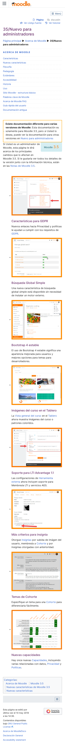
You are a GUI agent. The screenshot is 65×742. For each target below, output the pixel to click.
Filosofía (7, 67)
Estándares (9, 75)
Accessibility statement (14, 740)
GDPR (14, 233)
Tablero (52, 415)
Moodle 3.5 (37, 683)
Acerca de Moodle (35, 40)
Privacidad (53, 663)
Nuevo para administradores (37, 138)
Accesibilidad (9, 80)
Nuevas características (14, 62)
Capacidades (39, 660)
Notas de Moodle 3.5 (22, 165)
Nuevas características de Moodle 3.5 (28, 687)
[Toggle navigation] (4, 4)
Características (10, 58)
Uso (5, 88)
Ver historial (54, 23)
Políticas (16, 667)
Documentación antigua (15, 110)
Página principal (12, 40)
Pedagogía (8, 71)
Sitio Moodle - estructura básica (19, 92)
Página (40, 19)
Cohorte (41, 543)
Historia (7, 84)
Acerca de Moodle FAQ (14, 101)
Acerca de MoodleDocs (14, 731)
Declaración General (13, 735)
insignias (26, 539)
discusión (55, 19)
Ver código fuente (32, 23)
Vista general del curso (28, 415)
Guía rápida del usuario (14, 105)
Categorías (10, 679)
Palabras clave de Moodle (16, 97)
